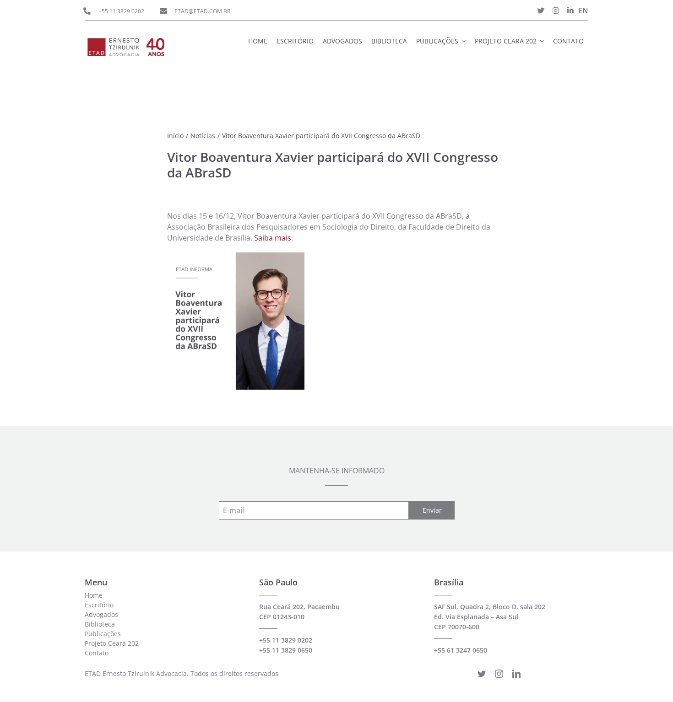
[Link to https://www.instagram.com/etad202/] (556, 10)
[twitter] (482, 674)
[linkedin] (516, 674)
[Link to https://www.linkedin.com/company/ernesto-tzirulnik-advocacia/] (570, 10)
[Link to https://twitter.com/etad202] (540, 10)
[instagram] (499, 674)
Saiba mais (272, 238)
